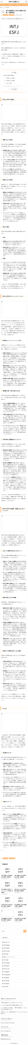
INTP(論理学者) (6, 974)
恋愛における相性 (11, 78)
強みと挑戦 (9, 83)
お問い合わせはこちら (6, 1039)
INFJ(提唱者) (6, 965)
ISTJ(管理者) (6, 983)
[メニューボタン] (1, 1)
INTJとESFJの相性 (9, 75)
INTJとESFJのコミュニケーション (13, 86)
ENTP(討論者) (6, 951)
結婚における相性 (11, 80)
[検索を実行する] (24, 931)
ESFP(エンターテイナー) (9, 957)
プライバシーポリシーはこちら (8, 1022)
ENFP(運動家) (6, 945)
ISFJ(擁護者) (6, 977)
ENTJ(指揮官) (6, 948)
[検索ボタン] (26, 1)
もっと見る (14, 89)
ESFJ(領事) (5, 14)
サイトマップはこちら (6, 1030)
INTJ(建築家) (11, 14)
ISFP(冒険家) (6, 980)
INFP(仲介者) (6, 968)
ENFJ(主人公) (6, 942)
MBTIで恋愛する (14, 1)
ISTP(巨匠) (5, 986)
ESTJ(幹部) (6, 960)
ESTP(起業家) (6, 963)
